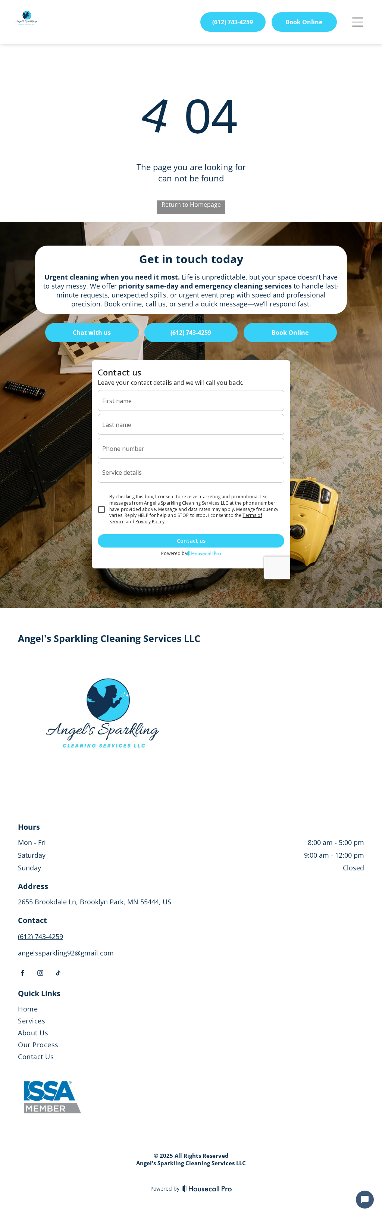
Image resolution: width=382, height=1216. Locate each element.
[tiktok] (58, 974)
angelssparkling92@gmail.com (66, 952)
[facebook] (22, 974)
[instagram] (40, 974)
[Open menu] (357, 22)
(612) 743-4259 (40, 936)
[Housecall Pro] (207, 1188)
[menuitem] (191, 1010)
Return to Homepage (191, 204)
